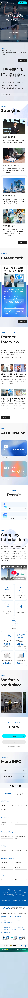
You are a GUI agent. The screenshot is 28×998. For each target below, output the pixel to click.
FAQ (16, 879)
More (21, 60)
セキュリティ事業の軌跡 (5, 932)
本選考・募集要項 (5, 836)
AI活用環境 (3, 850)
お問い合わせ (21, 894)
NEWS (2, 879)
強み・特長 (3, 810)
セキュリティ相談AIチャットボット (7, 922)
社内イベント (18, 867)
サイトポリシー (9, 889)
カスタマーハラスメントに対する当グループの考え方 (15, 895)
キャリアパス (18, 822)
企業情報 (3, 805)
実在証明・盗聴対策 (5, 925)
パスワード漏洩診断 (5, 920)
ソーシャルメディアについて (21, 892)
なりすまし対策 (21, 929)
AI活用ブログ (18, 850)
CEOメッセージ (18, 805)
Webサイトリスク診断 (14, 920)
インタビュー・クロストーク (6, 823)
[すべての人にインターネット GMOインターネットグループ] (12, 946)
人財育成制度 (18, 862)
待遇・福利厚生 (4, 862)
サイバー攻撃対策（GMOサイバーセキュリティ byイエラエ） (12, 927)
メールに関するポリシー (8, 892)
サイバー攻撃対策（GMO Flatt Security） (8, 929)
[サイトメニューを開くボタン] (26, 6)
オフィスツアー (4, 867)
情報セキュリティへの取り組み (15, 890)
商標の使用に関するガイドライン (10, 894)
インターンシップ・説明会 (20, 837)
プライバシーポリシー (18, 889)
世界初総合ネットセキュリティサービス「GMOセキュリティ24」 (13, 916)
